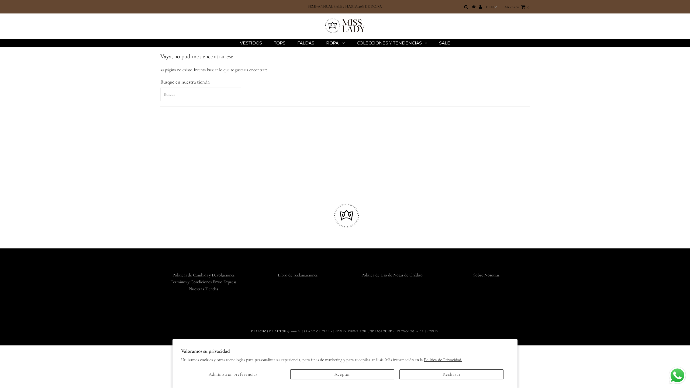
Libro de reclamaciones (298, 275)
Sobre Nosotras (486, 275)
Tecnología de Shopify (418, 331)
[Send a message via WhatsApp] (677, 375)
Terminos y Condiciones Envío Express (203, 282)
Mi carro (517, 7)
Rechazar (452, 374)
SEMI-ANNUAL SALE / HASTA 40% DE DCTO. (345, 6)
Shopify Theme (346, 331)
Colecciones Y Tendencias (389, 43)
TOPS (279, 43)
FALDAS (305, 43)
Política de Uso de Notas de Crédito (392, 275)
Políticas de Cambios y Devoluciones (203, 275)
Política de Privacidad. (443, 359)
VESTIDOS (251, 43)
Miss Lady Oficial (314, 331)
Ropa (333, 43)
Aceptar (342, 374)
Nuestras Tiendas (203, 289)
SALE (444, 43)
